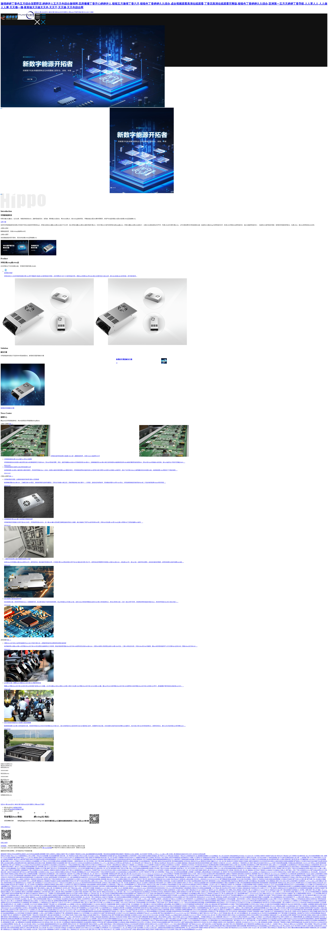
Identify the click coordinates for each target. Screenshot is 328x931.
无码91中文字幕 (90, 864)
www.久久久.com (181, 913)
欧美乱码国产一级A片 (12, 866)
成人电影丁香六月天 (229, 924)
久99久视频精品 (270, 881)
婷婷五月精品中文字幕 (283, 920)
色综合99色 (170, 863)
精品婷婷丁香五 (88, 891)
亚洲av (104, 900)
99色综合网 (253, 900)
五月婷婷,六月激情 (163, 870)
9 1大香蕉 (35, 886)
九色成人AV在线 (264, 904)
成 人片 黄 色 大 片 (61, 890)
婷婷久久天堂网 (114, 863)
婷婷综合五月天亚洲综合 (270, 918)
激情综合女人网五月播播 (309, 911)
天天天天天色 (125, 929)
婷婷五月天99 (72, 924)
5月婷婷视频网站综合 (202, 908)
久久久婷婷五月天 (95, 913)
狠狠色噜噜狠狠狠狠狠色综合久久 (163, 859)
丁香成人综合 (169, 872)
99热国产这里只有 (270, 855)
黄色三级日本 (97, 891)
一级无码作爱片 (240, 899)
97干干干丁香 (268, 888)
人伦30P (211, 884)
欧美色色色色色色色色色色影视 (91, 882)
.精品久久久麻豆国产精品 (21, 859)
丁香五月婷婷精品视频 (39, 899)
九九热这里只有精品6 (59, 927)
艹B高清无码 (42, 873)
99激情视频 (27, 875)
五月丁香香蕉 (292, 855)
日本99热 (44, 891)
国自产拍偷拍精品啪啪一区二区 (180, 927)
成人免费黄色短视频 (85, 904)
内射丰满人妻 (246, 890)
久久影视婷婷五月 (292, 864)
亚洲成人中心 (78, 913)
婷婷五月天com (195, 861)
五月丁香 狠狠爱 (210, 891)
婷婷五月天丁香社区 (70, 908)
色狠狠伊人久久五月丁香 (281, 909)
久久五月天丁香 (210, 897)
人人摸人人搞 (146, 899)
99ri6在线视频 (63, 920)
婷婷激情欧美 (7, 922)
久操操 (203, 891)
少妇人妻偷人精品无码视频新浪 (170, 857)
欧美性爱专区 (145, 908)
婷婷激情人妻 (155, 855)
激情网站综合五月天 (38, 922)
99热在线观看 (231, 899)
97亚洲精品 (17, 891)
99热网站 (290, 895)
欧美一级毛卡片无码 (199, 873)
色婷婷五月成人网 (283, 882)
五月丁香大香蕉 (99, 861)
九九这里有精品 (271, 866)
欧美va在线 (132, 859)
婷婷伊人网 (206, 870)
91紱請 (80, 890)
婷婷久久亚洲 (274, 861)
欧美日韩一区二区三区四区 (109, 857)
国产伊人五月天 (214, 908)
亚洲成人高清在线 (95, 917)
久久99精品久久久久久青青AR (260, 890)
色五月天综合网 (34, 895)
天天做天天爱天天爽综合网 (106, 859)
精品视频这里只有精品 (109, 911)
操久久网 (286, 881)
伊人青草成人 (124, 866)
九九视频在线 (11, 895)
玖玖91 (211, 875)
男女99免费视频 (152, 911)
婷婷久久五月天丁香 (134, 918)
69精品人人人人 (309, 897)
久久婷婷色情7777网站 (114, 884)
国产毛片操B (4, 881)
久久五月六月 (249, 855)
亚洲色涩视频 (306, 875)
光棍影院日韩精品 (49, 884)
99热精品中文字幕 (185, 891)
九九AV (120, 888)
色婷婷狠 (276, 877)
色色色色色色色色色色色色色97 (156, 888)
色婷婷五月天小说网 (257, 888)
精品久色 (22, 893)
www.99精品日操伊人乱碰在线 (179, 915)
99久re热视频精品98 (276, 897)
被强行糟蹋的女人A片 (240, 895)
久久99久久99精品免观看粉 (148, 897)
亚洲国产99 (227, 875)
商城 (79, 12)
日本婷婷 (128, 911)
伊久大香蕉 (31, 855)
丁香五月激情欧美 (155, 899)
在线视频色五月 (221, 899)
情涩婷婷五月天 (223, 911)
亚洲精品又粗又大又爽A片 (263, 924)
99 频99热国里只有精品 (84, 866)
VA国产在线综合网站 (186, 922)
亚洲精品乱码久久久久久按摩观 (189, 866)
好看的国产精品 (17, 929)
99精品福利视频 (225, 881)
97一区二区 (123, 927)
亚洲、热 (14, 922)
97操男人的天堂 (296, 911)
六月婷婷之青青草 (259, 855)
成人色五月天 (61, 911)
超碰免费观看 (180, 877)
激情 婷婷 (5, 861)
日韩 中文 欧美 (286, 868)
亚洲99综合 (219, 897)
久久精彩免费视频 (246, 884)
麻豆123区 (213, 859)
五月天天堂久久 (72, 868)
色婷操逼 (184, 908)
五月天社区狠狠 (177, 897)
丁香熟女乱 (104, 875)
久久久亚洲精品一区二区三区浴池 (218, 855)
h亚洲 (118, 875)
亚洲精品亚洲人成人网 (292, 857)
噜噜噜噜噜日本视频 (106, 855)
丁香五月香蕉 (176, 917)
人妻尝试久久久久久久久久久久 (209, 879)
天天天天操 (240, 879)
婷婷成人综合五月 (6, 879)
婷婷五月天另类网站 (311, 920)
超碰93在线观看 (241, 925)
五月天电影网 (189, 895)
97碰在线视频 (286, 890)
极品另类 (35, 927)
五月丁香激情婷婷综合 (136, 890)
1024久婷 (34, 929)
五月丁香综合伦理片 (93, 872)
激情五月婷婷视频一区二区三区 (172, 875)
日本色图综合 (253, 881)
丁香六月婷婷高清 (60, 873)
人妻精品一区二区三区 (72, 918)
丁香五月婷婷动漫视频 (242, 904)
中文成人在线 (310, 873)
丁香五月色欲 (160, 902)
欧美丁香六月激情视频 (168, 877)
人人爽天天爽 (300, 897)
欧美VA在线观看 (211, 882)
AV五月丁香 (255, 927)
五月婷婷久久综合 (43, 872)
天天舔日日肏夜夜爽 (177, 881)
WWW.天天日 (146, 915)
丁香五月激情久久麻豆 (164, 917)
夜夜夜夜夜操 (255, 882)
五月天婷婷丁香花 (265, 927)
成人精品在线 (213, 904)
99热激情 (47, 881)
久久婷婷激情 (106, 920)
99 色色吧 (141, 909)
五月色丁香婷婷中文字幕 (146, 872)
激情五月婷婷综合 (311, 899)
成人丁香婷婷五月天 (73, 929)
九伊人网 (36, 890)
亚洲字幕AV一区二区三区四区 (186, 868)
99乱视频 (318, 893)
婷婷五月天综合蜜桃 (252, 915)
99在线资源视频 (117, 861)
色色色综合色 (217, 886)
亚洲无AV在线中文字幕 (123, 904)
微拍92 (6, 917)
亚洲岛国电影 (152, 886)
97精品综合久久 (152, 870)
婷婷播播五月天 (82, 872)
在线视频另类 (76, 877)
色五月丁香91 (287, 927)
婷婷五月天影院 (60, 870)
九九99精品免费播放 (7, 924)
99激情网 (35, 913)
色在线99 (53, 881)
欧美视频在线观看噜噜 (81, 920)
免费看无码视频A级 (142, 857)
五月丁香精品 (44, 890)
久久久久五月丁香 (94, 877)
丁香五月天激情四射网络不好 (28, 866)
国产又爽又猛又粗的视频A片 (52, 915)
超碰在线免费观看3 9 (275, 879)
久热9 (249, 927)
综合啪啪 (301, 908)
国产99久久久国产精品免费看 (29, 872)
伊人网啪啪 (128, 925)
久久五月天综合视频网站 (164, 897)
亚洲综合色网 (287, 915)
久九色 (76, 904)
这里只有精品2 (37, 906)
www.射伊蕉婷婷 (75, 902)
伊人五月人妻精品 (212, 922)
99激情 (205, 877)
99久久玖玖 (124, 902)
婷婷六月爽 (131, 917)
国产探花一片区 (291, 870)
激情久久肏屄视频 (27, 891)
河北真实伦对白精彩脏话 (189, 884)
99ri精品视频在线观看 (174, 920)
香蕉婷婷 (139, 859)
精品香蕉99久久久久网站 (249, 886)
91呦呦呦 (121, 857)
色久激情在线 (259, 875)
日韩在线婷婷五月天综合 (236, 855)
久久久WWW (33, 904)
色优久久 (286, 924)
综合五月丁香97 (73, 886)
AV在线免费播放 (299, 884)
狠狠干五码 (137, 899)
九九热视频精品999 (256, 902)
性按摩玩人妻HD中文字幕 (99, 899)
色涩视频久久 (295, 890)
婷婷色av (28, 917)
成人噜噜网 (63, 924)
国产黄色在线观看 (306, 909)
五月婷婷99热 (61, 866)
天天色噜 (248, 866)
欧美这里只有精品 (121, 917)
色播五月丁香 (9, 891)
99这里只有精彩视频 (62, 881)
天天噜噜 (179, 899)
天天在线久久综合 (93, 855)
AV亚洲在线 (18, 900)
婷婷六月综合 (231, 915)
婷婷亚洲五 (52, 890)
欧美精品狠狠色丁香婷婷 (311, 918)
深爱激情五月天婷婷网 (24, 922)
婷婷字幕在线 (216, 895)
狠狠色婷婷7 (103, 866)
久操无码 (69, 873)
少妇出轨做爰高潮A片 (122, 890)
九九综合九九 (246, 922)
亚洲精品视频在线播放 (60, 900)
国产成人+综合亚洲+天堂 (103, 925)
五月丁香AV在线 (271, 908)
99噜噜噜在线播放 (149, 881)
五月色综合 (186, 861)
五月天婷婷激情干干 (289, 897)
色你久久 (190, 873)
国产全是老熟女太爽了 (249, 918)
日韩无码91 (102, 886)
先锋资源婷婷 (242, 911)
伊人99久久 (65, 906)
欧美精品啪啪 (9, 911)
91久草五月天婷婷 (92, 908)
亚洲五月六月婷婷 (232, 861)
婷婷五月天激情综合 (32, 893)
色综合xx (238, 900)
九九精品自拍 (38, 877)
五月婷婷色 (316, 888)
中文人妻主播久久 (145, 904)
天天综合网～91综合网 (21, 925)
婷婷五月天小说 (9, 899)
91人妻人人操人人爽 (68, 917)
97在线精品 (161, 925)
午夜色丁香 (30, 882)
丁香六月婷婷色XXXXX (35, 870)
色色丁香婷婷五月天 (139, 893)
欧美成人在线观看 (61, 861)
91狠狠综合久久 (7, 929)
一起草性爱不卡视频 (88, 888)
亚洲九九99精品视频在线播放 (47, 857)
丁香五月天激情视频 (257, 877)
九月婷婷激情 (318, 873)
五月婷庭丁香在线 (164, 915)
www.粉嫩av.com (253, 917)
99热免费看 (104, 873)
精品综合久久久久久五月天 (269, 872)
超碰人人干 (19, 895)
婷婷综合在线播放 (210, 900)
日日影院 (177, 864)
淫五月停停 (204, 881)
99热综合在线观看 (199, 882)
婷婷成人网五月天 (109, 890)
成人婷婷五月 (102, 904)
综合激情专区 (301, 855)
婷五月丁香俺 (155, 920)
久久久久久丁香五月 (195, 915)
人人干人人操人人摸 (311, 881)
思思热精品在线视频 (94, 879)
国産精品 (184, 863)
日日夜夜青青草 (266, 868)
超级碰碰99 (24, 870)
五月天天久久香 (70, 911)
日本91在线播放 (264, 915)
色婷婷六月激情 (243, 861)
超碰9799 (91, 857)
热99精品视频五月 (315, 891)
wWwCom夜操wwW (255, 872)
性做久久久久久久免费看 (91, 927)
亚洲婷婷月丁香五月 (135, 882)
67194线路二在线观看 (307, 904)
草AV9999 (50, 927)
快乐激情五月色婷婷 (106, 895)
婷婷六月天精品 (237, 888)
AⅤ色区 (248, 899)
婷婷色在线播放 (101, 884)
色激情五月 (283, 904)
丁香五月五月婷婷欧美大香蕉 (300, 868)
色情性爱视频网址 (50, 859)
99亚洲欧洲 (320, 906)
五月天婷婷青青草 (43, 925)
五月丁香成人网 (151, 893)
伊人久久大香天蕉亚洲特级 (174, 888)
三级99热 (267, 911)
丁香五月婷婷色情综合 (298, 920)
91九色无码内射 (237, 918)
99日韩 (109, 864)
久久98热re (172, 870)
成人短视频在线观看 (113, 866)
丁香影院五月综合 (105, 915)
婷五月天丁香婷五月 (264, 873)
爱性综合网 (42, 886)
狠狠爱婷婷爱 (186, 875)
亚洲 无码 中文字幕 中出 (96, 929)
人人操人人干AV (187, 920)
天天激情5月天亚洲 (46, 909)
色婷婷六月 (152, 868)
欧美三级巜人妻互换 (54, 891)
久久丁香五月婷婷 (134, 920)
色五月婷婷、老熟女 (233, 908)
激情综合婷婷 (318, 904)
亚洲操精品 (25, 902)
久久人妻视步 (237, 886)
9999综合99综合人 (129, 857)
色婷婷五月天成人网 (276, 890)
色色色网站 (247, 879)
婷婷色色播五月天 (9, 882)
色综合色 (12, 884)
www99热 (38, 897)
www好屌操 (181, 895)
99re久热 (290, 904)
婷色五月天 (72, 881)
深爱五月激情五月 (254, 861)
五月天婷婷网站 (159, 872)
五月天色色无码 (265, 861)
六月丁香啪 (65, 915)
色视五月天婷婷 (287, 879)
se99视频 (190, 872)
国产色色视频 (116, 915)
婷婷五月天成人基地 (153, 884)
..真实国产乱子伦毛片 (303, 913)
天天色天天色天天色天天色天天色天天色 (219, 918)
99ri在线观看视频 (54, 855)
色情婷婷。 (70, 861)
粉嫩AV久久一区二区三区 (218, 861)
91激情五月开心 (268, 877)
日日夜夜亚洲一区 (216, 872)
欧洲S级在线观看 (58, 908)
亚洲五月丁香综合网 (26, 927)
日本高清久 (26, 879)
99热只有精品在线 (118, 924)
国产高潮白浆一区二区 (87, 873)
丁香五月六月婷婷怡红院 (187, 855)
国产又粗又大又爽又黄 (299, 879)
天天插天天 (221, 863)
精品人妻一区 (51, 888)
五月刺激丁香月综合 (154, 857)
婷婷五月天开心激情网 (26, 890)
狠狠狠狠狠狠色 (127, 881)
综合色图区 (140, 927)
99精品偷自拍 (246, 888)
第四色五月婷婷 (205, 861)
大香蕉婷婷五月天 (143, 877)
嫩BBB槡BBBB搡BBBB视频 (300, 927)
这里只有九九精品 (222, 927)
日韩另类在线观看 (234, 857)
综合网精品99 (39, 884)
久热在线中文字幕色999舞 (156, 906)
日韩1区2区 (131, 902)
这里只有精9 (4, 873)
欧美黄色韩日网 (274, 859)
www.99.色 (198, 929)
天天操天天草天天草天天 (50, 920)
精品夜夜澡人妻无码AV (47, 917)
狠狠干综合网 (318, 861)
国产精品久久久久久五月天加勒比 (130, 875)
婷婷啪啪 (254, 873)
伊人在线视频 (237, 884)
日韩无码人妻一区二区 (240, 870)
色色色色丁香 (235, 875)
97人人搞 (220, 868)
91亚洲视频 (149, 875)
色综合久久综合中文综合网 (295, 918)
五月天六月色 (72, 909)
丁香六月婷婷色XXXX (303, 870)
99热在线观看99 (91, 884)
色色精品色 (264, 922)
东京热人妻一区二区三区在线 (22, 924)
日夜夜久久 (86, 893)
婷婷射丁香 (214, 857)
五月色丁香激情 (276, 868)
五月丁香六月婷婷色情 (189, 897)
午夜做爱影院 (187, 888)
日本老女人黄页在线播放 (29, 908)
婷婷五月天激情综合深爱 (37, 859)
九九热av (272, 900)
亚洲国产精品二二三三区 (23, 857)
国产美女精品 (196, 891)
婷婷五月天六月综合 (200, 922)
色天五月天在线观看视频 (269, 913)
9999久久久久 (270, 893)
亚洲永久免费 (212, 866)
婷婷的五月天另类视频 (36, 911)
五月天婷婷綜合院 (55, 925)
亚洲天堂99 (151, 879)
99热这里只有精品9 (173, 855)
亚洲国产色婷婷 (26, 915)
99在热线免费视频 (8, 913)
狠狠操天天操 (153, 917)
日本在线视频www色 (264, 925)
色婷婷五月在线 (73, 855)
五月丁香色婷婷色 (187, 899)
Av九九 (143, 875)
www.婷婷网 (92, 918)
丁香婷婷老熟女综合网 (284, 886)
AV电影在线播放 (134, 870)
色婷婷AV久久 (43, 893)
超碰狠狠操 (184, 925)
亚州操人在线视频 (175, 909)
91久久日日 (83, 879)
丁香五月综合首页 (102, 918)
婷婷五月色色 (244, 859)
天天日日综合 (176, 900)
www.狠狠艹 (116, 902)
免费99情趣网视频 (111, 886)
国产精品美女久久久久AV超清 (238, 927)
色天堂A (259, 918)
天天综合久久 (111, 906)
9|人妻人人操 (153, 925)
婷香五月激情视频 (66, 891)
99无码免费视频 (315, 913)
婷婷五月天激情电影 (80, 884)
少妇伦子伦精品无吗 (13, 872)
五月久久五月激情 (186, 917)
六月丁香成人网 (216, 888)
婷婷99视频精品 (13, 917)
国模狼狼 (97, 857)
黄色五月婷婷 (321, 877)
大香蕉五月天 (28, 886)
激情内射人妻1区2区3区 (292, 859)
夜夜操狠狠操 (264, 882)
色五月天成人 (200, 868)
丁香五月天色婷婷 (276, 895)
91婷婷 (289, 872)
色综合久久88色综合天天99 (196, 900)
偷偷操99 (250, 870)
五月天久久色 (84, 929)
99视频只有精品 (203, 927)
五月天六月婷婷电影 (100, 906)
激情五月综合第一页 (253, 857)
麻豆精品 (114, 868)
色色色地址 (166, 881)
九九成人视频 (272, 899)
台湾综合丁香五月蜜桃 (108, 882)
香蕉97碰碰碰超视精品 (95, 920)
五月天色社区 (233, 911)
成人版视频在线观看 (201, 855)
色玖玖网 (138, 917)
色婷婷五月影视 (33, 925)
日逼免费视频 (30, 868)
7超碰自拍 (59, 906)
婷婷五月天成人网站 (36, 918)
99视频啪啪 (50, 929)
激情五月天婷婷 (72, 900)
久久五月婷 (81, 868)
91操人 (131, 868)
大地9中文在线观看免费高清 (84, 911)
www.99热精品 (138, 864)
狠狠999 (52, 870)
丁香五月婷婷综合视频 (144, 855)
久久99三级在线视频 (9, 857)
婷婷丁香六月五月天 (70, 863)
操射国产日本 (296, 915)
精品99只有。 (244, 875)
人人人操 (282, 891)
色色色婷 (40, 920)
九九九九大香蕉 (230, 900)
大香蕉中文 (254, 879)
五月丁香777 (10, 900)
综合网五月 (162, 863)
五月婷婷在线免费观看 (180, 872)
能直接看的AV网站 (222, 882)
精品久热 (50, 900)
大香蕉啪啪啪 (35, 917)
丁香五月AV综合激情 (65, 882)
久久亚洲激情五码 (199, 899)
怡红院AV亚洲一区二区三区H (185, 870)
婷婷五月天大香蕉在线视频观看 (201, 888)
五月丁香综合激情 (181, 918)
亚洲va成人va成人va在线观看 (129, 877)
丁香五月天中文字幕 (17, 886)
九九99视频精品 (296, 886)
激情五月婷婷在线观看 (286, 861)
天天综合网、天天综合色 (318, 872)
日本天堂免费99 (150, 902)
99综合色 (125, 920)
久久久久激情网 (148, 864)
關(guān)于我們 (73, 12)
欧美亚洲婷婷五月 (146, 918)
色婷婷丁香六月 (7, 915)
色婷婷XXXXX (140, 895)
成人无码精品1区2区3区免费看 (222, 877)
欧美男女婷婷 (98, 911)
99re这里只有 (307, 922)
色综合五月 (11, 877)
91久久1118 (306, 863)
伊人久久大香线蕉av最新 (277, 906)
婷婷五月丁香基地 (276, 927)
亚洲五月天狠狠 (279, 875)
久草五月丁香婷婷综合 (284, 899)
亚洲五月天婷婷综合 (167, 864)
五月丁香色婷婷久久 (193, 913)
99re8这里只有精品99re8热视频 (309, 902)
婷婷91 (319, 857)
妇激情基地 (171, 890)
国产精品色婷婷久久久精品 (226, 904)
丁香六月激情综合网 (246, 908)
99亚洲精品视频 (196, 881)
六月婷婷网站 (191, 906)
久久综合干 (119, 913)
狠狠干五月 (295, 872)
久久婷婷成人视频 (123, 922)
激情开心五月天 (213, 890)
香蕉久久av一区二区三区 (302, 891)
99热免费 (17, 899)
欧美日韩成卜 (296, 866)
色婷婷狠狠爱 (305, 866)
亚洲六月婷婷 (78, 893)
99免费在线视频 (224, 864)
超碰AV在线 (315, 915)
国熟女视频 (227, 859)
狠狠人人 (294, 899)
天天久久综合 (18, 911)
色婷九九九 (163, 855)
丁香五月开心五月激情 (319, 924)
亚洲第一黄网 (304, 890)
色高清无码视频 (14, 893)
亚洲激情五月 (78, 870)
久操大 (284, 895)
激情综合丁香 (7, 864)
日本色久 (196, 879)
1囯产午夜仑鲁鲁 (170, 918)
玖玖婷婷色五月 (19, 888)
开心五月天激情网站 (267, 909)
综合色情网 (185, 911)
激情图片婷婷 (89, 868)
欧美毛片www (142, 911)
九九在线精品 (135, 904)
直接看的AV (229, 909)
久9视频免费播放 (301, 893)
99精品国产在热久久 (159, 918)
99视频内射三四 (314, 927)
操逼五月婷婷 (150, 929)
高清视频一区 (138, 886)
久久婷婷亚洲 (292, 873)
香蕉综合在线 (5, 925)
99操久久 (49, 899)
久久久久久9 (245, 900)
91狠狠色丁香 (291, 893)
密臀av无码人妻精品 (235, 890)
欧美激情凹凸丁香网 (187, 857)
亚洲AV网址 (59, 884)
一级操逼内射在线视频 (164, 927)
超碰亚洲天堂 (160, 893)
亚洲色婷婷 (65, 925)
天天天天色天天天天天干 (50, 882)
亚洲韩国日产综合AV (143, 913)
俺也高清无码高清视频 (202, 863)
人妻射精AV (235, 863)
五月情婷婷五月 (285, 877)
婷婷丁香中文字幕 (122, 868)
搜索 (91, 12)
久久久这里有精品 (114, 927)
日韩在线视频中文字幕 (174, 884)
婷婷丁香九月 (313, 890)
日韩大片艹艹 (227, 917)
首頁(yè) (37, 12)
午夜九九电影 (78, 915)
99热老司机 (25, 918)
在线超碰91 (97, 875)
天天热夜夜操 (292, 913)
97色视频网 (91, 890)
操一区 (248, 913)
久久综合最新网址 (10, 868)
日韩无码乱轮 (165, 908)
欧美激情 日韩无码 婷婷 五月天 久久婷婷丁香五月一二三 (155, 924)
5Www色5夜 (42, 927)
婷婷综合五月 (201, 897)
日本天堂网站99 (168, 873)
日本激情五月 (39, 882)
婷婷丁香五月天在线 (162, 868)
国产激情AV (297, 861)
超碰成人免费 (175, 891)
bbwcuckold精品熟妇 (15, 908)
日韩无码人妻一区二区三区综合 (100, 893)
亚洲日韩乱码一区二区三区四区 (84, 861)
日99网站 (50, 913)
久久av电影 (113, 888)
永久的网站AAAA (100, 864)
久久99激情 (177, 863)
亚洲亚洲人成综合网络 (186, 879)
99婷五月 (251, 875)
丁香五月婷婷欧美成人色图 (76, 864)
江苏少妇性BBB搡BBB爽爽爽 (123, 897)
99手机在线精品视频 (229, 868)
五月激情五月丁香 (58, 913)
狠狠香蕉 (266, 906)
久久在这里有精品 (121, 872)
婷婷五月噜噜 (25, 897)
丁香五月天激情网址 (14, 870)
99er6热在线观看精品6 (188, 929)
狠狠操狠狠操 (256, 909)
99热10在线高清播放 (13, 927)
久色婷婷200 (283, 873)
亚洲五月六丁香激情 (128, 864)
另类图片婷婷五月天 (160, 929)
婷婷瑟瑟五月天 (289, 884)
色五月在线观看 (275, 904)
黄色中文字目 (15, 890)
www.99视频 (70, 904)
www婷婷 (100, 924)
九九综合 (45, 877)
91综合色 (283, 893)
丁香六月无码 (281, 908)
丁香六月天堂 (108, 881)
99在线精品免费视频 (49, 906)
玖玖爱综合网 (210, 873)
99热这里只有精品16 (304, 864)
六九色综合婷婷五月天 (172, 886)
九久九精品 (40, 924)
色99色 (71, 915)
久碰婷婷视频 (111, 904)
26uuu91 (52, 872)
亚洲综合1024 (70, 893)
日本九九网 (196, 909)
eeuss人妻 (116, 891)
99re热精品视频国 (80, 925)
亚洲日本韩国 (246, 877)
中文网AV (117, 877)
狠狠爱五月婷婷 (306, 886)
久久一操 (69, 877)
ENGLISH (85, 12)
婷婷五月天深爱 (172, 895)
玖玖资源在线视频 (59, 893)
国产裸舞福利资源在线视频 (228, 879)
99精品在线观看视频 (50, 911)
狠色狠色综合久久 (21, 882)
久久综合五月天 (322, 922)
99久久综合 (154, 915)
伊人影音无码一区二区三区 (102, 868)
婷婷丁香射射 (191, 908)
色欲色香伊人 (231, 922)
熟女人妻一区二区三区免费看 (237, 913)
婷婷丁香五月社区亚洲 (257, 863)
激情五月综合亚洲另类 (164, 861)
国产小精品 (132, 929)
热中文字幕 (187, 881)
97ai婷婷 (71, 925)
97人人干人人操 (104, 863)
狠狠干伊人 (96, 915)
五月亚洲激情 (76, 859)
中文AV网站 (76, 873)
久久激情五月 (198, 857)
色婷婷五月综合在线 (37, 879)
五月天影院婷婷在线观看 (304, 888)
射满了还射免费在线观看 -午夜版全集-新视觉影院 (287, 863)
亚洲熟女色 (41, 908)
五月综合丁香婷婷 (259, 870)
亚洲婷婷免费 (237, 909)
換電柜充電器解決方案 (124, 359)
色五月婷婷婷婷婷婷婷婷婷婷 (239, 872)
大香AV (34, 924)
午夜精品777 (111, 899)
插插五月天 (126, 879)
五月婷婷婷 (299, 924)
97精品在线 (191, 863)
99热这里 (254, 899)
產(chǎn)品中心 (44, 12)
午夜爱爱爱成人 (23, 855)
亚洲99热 (238, 922)
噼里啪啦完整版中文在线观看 (55, 863)
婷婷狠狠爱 (135, 897)
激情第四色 (108, 861)
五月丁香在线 (223, 913)
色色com (301, 877)
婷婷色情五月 (203, 918)
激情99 (131, 888)
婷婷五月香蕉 (221, 900)
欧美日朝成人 (221, 902)
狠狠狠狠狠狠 (144, 866)
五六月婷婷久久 (203, 890)
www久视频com (107, 902)
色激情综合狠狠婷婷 (76, 922)
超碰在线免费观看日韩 (15, 918)
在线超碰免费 (273, 882)
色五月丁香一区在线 (122, 882)
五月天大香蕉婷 (268, 875)
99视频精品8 (37, 891)
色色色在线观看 (128, 893)
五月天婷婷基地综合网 (122, 859)
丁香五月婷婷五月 (56, 879)
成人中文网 (281, 857)
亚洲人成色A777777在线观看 (277, 864)
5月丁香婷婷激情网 (82, 924)
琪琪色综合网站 (247, 909)
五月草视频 (85, 913)
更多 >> (11, 424)
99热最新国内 (203, 866)
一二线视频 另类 (304, 857)
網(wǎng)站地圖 (47, 847)
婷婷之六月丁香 (208, 886)
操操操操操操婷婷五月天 (52, 924)
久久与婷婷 (184, 900)
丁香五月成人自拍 (75, 888)
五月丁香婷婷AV (16, 864)
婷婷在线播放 (273, 857)
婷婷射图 (103, 879)
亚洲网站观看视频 (186, 909)
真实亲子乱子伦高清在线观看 (272, 902)
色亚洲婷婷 (219, 859)
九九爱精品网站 (213, 920)
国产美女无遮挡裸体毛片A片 (166, 913)
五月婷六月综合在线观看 (159, 922)
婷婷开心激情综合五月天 (280, 888)
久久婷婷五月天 (68, 884)
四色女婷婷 (159, 882)
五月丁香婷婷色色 (249, 924)
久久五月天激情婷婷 (188, 904)
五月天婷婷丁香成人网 (174, 929)
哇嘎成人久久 (257, 868)
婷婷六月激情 (285, 917)
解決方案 (51, 12)
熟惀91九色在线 (87, 915)
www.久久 (279, 900)
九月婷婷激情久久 (304, 872)
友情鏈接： (4, 846)
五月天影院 (267, 895)
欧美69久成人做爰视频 (202, 859)
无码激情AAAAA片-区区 (187, 886)
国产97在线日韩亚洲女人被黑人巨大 (87, 881)
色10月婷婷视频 (9, 888)
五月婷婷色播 (202, 911)
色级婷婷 (234, 873)
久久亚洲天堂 (85, 917)
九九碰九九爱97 (180, 890)
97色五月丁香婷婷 (21, 920)
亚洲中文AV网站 (193, 925)
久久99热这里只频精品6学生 (271, 917)
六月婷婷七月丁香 (34, 909)
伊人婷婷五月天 (74, 906)
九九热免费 (25, 904)
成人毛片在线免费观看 (313, 855)
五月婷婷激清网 (62, 868)
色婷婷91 (249, 868)
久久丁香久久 (43, 861)
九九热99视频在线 (144, 861)
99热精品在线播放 (51, 886)
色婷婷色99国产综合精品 (311, 908)
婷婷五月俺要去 (60, 872)
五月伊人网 (66, 888)
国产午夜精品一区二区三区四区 (25, 884)
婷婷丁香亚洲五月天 (192, 890)
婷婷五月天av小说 (276, 925)
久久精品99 (268, 870)
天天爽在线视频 (32, 920)
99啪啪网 (103, 877)
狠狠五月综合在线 (107, 891)
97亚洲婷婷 (301, 881)
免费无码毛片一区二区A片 (154, 900)
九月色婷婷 (250, 895)
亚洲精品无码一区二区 (300, 895)
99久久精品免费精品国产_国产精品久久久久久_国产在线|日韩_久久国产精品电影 (242, 920)
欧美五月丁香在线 (282, 855)
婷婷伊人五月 (222, 922)
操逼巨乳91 (84, 877)
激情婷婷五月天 (46, 902)
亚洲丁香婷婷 (213, 863)
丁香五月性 (35, 915)
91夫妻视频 (197, 872)
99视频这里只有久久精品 (162, 879)
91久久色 (126, 913)
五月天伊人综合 (254, 904)
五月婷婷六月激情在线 (148, 882)
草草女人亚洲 (315, 863)
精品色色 (310, 895)
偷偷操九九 (40, 881)
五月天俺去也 (93, 859)
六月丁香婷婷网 (236, 877)
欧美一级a (123, 891)
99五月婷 (154, 904)
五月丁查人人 (214, 913)
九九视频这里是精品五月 (283, 866)
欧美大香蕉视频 (125, 915)
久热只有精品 (27, 929)
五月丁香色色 (169, 902)
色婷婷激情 (172, 868)
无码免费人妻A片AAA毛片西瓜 (47, 866)
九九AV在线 (84, 859)
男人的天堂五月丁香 (226, 895)
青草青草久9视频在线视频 (130, 861)
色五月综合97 (175, 879)
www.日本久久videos (140, 888)
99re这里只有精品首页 (151, 909)
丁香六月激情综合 (96, 897)
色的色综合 (234, 881)
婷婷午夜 (86, 895)
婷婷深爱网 (183, 873)
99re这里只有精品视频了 (172, 925)
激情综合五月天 (170, 893)
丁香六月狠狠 (308, 924)
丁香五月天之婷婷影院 (318, 875)
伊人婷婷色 (187, 877)
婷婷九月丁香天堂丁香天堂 (139, 879)
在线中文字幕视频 (107, 897)
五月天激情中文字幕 (42, 875)
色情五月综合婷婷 (92, 886)
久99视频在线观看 (31, 873)
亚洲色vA (47, 870)
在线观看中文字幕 (233, 882)
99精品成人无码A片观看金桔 (293, 875)
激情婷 (14, 879)
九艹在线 (146, 925)
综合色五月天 (235, 859)
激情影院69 (167, 891)
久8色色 (56, 929)
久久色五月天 (43, 900)
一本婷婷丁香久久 (277, 924)
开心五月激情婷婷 (68, 879)
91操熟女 (228, 873)
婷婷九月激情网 (73, 890)
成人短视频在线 (307, 917)
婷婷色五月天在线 (87, 875)
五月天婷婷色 (161, 911)
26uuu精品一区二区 (26, 899)
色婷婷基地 (112, 875)
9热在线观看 (261, 881)
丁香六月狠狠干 (286, 902)
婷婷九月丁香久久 (187, 882)
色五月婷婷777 (263, 857)
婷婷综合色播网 (90, 925)
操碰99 (145, 886)
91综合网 (121, 909)
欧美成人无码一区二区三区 (53, 922)
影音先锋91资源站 (305, 915)
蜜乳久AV (293, 924)
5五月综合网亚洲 (214, 925)
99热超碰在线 (301, 899)
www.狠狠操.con (295, 900)
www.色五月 (26, 864)
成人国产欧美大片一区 (127, 863)
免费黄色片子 (17, 915)
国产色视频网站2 (82, 908)
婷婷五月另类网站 (202, 884)
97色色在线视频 (140, 902)
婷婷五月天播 (241, 891)
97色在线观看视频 (245, 882)
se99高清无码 (318, 925)
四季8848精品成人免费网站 (110, 909)
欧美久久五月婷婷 (306, 882)
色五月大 (3, 900)
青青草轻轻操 (322, 899)
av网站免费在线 (206, 872)
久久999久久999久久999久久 (65, 857)
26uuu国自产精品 (77, 891)
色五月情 (70, 920)
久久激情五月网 (96, 900)
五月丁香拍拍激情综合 (277, 911)
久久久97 (228, 863)
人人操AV (26, 895)
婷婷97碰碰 (198, 870)
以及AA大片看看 (236, 906)
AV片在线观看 (28, 888)
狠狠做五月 (58, 888)
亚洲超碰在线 (301, 873)
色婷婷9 (51, 875)
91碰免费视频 (143, 906)
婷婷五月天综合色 (317, 882)
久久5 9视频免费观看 (295, 917)
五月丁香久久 (70, 870)
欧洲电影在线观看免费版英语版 (51, 897)
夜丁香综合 (155, 863)
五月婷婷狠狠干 (262, 886)
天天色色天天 (84, 918)
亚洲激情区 (313, 906)
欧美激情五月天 (241, 868)
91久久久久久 (161, 886)
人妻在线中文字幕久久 (169, 899)
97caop (11, 925)
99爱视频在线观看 (116, 920)
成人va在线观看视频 (127, 884)
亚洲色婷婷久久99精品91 (199, 920)
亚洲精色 (179, 882)
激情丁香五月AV (52, 868)
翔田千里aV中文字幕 (96, 902)
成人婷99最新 (120, 906)
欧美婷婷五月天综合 (319, 917)
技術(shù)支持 (59, 12)
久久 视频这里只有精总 (225, 884)
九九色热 (5, 909)
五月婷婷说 (163, 884)
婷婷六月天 (279, 881)
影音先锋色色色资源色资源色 (24, 877)
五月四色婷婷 (132, 855)
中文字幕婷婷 (272, 920)
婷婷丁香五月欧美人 (40, 888)
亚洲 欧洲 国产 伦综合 (202, 904)
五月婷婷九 (318, 897)
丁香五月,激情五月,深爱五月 (216, 909)
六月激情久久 (87, 870)
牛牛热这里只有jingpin (201, 864)
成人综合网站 (242, 864)
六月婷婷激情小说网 (210, 868)
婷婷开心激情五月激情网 (55, 895)
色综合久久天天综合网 (131, 924)
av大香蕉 (282, 859)
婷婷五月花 (47, 879)
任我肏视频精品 (60, 918)
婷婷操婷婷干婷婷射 (180, 906)
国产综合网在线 (199, 895)
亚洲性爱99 (223, 908)
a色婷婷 (33, 875)
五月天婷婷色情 (317, 884)
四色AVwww (268, 863)
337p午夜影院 (66, 897)
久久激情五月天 (154, 866)
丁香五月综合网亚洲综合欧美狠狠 (194, 902)
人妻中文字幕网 (164, 866)
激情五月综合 (282, 872)
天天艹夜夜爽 (259, 895)
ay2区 (215, 884)
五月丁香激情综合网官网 (116, 908)
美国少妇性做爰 (247, 906)
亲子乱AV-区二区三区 (208, 915)
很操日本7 (55, 902)
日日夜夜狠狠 (167, 900)
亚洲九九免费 (282, 918)
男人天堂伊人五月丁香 (290, 925)
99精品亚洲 (272, 915)
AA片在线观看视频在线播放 (114, 900)
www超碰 (20, 879)
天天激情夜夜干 (145, 920)
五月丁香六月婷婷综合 (302, 906)
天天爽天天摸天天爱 (291, 908)
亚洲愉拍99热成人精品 (81, 857)
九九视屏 (81, 900)
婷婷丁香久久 (85, 902)
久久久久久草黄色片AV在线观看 (29, 861)
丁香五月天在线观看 (42, 855)
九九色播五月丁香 (76, 875)
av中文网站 (252, 859)
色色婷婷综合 (119, 899)
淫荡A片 (282, 870)
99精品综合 (132, 913)
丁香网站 (50, 893)
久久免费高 (62, 929)
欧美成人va (95, 866)
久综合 (218, 881)
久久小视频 (313, 857)
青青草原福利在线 (296, 922)
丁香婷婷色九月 (244, 863)
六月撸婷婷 (48, 908)
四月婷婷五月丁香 (212, 911)
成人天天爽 (149, 895)
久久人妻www (121, 911)
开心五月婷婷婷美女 (139, 900)
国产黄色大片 (213, 927)
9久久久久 (26, 911)
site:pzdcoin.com (76, 882)
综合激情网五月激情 (89, 922)
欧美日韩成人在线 (77, 895)
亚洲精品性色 (207, 857)
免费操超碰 (144, 917)
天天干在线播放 (147, 859)
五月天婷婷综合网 (257, 906)
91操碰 (261, 911)
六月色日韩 (99, 922)
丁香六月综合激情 (155, 877)
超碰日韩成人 (108, 924)
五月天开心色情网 (294, 882)
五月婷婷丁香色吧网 (253, 911)
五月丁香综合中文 (145, 863)
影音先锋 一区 (64, 855)
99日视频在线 (50, 873)
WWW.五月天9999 (106, 870)
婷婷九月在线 (301, 925)
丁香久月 (134, 911)
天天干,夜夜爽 (21, 868)
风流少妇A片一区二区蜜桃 (115, 879)
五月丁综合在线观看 (277, 884)
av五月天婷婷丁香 (23, 881)
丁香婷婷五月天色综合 (187, 864)
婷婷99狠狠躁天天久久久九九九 (118, 918)
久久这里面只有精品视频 (203, 906)
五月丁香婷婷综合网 (131, 909)
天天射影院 (28, 913)
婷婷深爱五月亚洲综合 (244, 873)
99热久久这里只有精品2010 (120, 870)
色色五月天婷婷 (220, 891)
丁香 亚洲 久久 (128, 900)
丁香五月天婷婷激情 (181, 893)
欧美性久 (243, 857)
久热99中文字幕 (13, 909)
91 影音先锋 (309, 925)
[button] (1, 108)
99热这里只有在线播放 (160, 895)
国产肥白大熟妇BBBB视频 (228, 925)
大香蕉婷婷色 (315, 864)
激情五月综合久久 (227, 886)
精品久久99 (313, 868)
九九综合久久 (194, 911)
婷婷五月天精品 (5, 855)
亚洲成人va (143, 870)
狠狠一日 (320, 890)
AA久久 (11, 861)
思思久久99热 (233, 864)
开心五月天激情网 (245, 897)
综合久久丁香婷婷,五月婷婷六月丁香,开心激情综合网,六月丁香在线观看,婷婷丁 (225, 893)
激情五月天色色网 (197, 877)
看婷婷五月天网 (243, 881)
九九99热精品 (57, 899)
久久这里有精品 (290, 906)
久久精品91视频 (251, 891)
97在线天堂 (157, 864)
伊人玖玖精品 (13, 881)
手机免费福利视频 (314, 866)
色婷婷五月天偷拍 (161, 890)
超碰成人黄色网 (43, 904)
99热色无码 (296, 904)
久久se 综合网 (260, 891)
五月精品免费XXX (132, 872)
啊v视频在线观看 (262, 899)
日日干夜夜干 (99, 890)
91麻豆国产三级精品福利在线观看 (184, 859)
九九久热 (66, 902)
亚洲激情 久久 (240, 866)
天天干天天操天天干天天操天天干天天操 (238, 902)
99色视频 (168, 911)
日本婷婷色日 (86, 899)
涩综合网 (137, 863)
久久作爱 (77, 879)
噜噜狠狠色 (239, 924)
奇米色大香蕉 (290, 891)
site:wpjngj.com (275, 873)
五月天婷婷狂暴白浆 (262, 859)
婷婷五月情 (22, 873)
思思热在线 (207, 895)
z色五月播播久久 (177, 904)
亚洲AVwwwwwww (225, 906)
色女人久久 (14, 855)
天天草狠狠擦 (82, 886)
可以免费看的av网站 (194, 893)
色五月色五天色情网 (9, 920)
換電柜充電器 (17, 807)
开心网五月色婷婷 (221, 915)
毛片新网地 (254, 866)
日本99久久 (267, 884)
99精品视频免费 (220, 873)
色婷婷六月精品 (13, 873)
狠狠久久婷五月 (169, 906)
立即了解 (3, 222)
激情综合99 (215, 906)
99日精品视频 (62, 904)
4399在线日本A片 (256, 913)
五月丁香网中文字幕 (169, 882)
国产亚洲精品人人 (35, 902)
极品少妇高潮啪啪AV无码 (62, 875)
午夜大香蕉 (116, 895)
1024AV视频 (43, 895)
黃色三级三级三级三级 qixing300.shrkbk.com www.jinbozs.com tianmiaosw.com (140, 873)
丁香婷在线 (153, 861)
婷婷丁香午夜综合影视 (108, 913)
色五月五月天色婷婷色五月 (13, 902)
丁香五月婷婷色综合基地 (107, 872)
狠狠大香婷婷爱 (94, 895)
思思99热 (78, 917)
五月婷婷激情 (293, 881)
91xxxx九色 (87, 900)
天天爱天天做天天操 (307, 861)
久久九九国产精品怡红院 (134, 891)
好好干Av (98, 873)
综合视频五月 (146, 891)
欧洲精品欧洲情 (213, 864)
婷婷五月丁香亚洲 (138, 881)
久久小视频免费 (217, 917)
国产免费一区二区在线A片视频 (316, 879)
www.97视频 (308, 884)
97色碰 (16, 861)
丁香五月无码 (42, 929)
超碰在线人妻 (67, 895)
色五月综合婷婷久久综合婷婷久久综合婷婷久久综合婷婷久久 (48, 864)
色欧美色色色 (264, 864)
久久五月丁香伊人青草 (272, 891)
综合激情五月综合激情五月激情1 (71, 899)
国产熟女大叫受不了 (311, 877)
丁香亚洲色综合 (116, 864)
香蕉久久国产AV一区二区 (93, 909)
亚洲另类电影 (53, 877)
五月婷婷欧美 (104, 927)
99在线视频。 (196, 917)
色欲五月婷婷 (93, 924)
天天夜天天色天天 (231, 891)
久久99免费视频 (223, 857)
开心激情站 (34, 857)
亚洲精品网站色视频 (116, 893)
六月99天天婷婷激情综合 (127, 895)
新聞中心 (66, 12)
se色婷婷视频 (136, 908)
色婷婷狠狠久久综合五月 (12, 897)
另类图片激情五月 (206, 917)
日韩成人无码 (294, 877)
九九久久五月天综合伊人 (64, 859)
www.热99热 (153, 913)
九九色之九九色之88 (150, 927)
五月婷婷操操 (304, 900)
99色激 (231, 870)
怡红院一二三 (311, 893)
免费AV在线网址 (258, 884)
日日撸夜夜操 (304, 859)
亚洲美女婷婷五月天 (263, 900)
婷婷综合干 (109, 877)
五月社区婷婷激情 (295, 909)
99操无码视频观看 (175, 908)
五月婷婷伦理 (158, 875)
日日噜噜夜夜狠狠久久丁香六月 (23, 906)
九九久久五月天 (129, 899)
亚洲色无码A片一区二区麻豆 (12, 904)
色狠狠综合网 (113, 873)
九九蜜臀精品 (66, 922)
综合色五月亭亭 (227, 888)
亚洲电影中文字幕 (318, 909)
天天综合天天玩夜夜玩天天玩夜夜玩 (88, 863)
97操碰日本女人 (23, 909)
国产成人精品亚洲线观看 (120, 855)
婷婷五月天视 (132, 927)
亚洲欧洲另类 (292, 888)
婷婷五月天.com (57, 909)
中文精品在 (276, 870)
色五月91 (314, 922)
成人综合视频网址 (210, 899)
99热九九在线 (83, 855)
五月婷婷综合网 (62, 886)
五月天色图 (51, 861)
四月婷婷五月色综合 (157, 891)
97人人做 (279, 915)
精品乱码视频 (163, 920)
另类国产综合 (96, 870)
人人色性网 (32, 881)
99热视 (210, 877)
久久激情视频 (81, 909)
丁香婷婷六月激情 (285, 922)
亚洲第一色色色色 (273, 922)
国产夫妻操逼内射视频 (110, 922)
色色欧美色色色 (177, 911)
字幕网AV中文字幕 (40, 868)
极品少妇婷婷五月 (154, 908)
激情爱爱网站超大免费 (87, 906)
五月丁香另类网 (282, 913)
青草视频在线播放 (177, 861)
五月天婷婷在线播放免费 (140, 868)
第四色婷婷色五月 (252, 925)
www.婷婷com (129, 886)
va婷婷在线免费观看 (259, 908)
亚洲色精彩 (203, 909)
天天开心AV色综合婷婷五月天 (226, 866)
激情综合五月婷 (218, 875)
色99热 (85, 890)
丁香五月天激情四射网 (131, 906)
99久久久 (312, 900)
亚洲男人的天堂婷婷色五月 (231, 897)
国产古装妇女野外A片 (317, 870)
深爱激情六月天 (223, 890)
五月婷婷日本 (71, 927)
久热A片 (60, 902)
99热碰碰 (176, 873)
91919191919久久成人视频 (258, 893)
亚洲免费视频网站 (210, 902)
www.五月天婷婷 (19, 913)
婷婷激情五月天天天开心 (137, 922)
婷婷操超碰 (19, 875)
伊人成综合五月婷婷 (150, 890)
